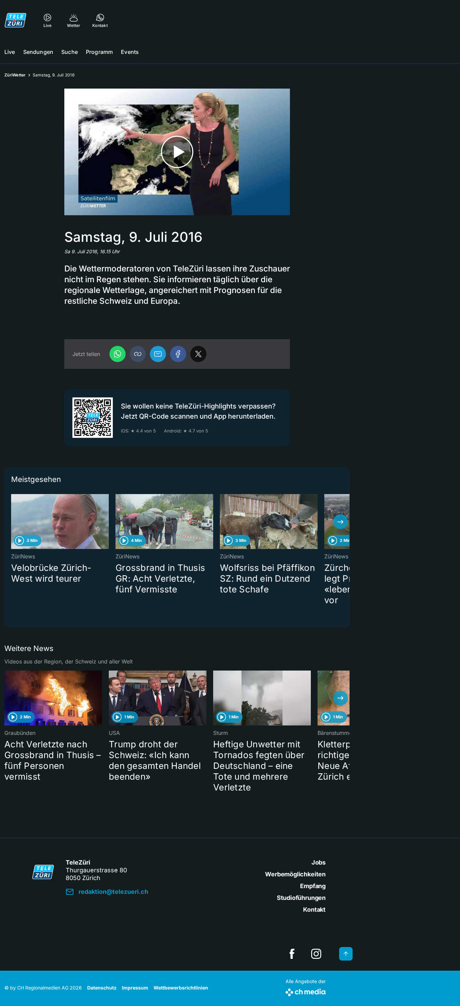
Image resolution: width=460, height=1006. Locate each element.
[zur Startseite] (15, 20)
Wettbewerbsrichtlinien (181, 988)
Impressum (135, 988)
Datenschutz (102, 988)
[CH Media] (306, 991)
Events (130, 51)
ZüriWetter (15, 74)
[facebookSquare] (292, 954)
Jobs (318, 862)
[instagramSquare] (316, 954)
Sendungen (38, 51)
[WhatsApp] (117, 354)
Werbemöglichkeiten (295, 874)
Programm (99, 51)
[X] (198, 354)
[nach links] (13, 521)
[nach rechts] (340, 521)
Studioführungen (301, 897)
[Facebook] (178, 354)
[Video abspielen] (177, 152)
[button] (138, 354)
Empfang (313, 885)
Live (9, 51)
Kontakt (314, 909)
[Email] (158, 354)
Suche (69, 51)
